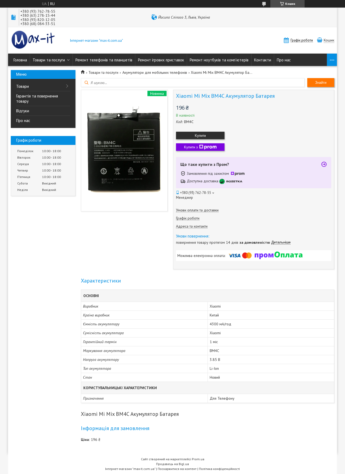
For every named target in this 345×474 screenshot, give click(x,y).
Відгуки (22, 110)
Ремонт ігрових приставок (161, 60)
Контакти (262, 60)
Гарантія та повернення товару (37, 98)
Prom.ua (198, 459)
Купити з (191, 147)
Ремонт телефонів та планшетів (103, 60)
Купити (200, 135)
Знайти (320, 83)
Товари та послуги (49, 60)
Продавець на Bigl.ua (172, 464)
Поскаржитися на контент (177, 469)
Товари (22, 86)
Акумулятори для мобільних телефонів (154, 72)
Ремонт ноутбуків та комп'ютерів (219, 60)
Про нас (284, 60)
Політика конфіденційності (219, 469)
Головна (20, 60)
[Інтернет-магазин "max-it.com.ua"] (38, 40)
